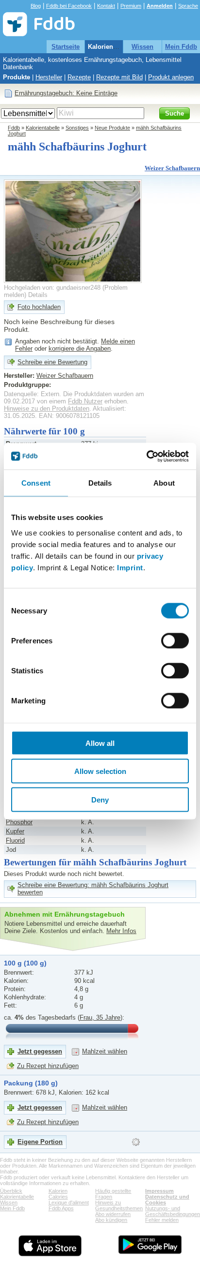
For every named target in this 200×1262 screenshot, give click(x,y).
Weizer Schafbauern (172, 168)
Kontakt (106, 6)
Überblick (11, 1191)
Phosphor (19, 822)
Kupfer (15, 831)
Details (38, 294)
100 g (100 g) (25, 963)
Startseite (65, 46)
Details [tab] (100, 483)
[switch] (175, 640)
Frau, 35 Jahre (100, 1017)
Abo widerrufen (113, 1214)
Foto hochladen (39, 307)
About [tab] (164, 483)
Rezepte (79, 77)
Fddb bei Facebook (69, 6)
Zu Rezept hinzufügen (48, 1065)
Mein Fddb (181, 46)
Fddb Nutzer (85, 401)
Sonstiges (77, 128)
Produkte (16, 77)
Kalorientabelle (110, 46)
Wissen (142, 46)
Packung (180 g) (31, 1083)
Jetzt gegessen (39, 1051)
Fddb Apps (61, 1208)
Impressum (159, 1191)
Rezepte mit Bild (119, 77)
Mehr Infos (121, 931)
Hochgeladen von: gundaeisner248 (52, 287)
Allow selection (100, 771)
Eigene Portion (40, 1141)
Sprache (188, 6)
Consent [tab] (35, 483)
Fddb (14, 128)
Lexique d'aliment (69, 1202)
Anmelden (160, 6)
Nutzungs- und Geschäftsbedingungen (172, 1211)
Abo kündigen (111, 1220)
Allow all (100, 743)
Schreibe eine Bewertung (52, 362)
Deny (100, 799)
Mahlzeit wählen (104, 1051)
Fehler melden (162, 1220)
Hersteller (48, 77)
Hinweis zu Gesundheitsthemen (119, 1205)
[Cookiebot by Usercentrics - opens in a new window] (146, 456)
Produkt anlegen (171, 77)
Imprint (130, 567)
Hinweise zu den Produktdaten (46, 408)
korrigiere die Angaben (80, 348)
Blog (36, 6)
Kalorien (58, 1191)
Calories (58, 1197)
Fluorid (15, 840)
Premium (130, 6)
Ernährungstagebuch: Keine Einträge (66, 93)
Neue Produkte (112, 128)
